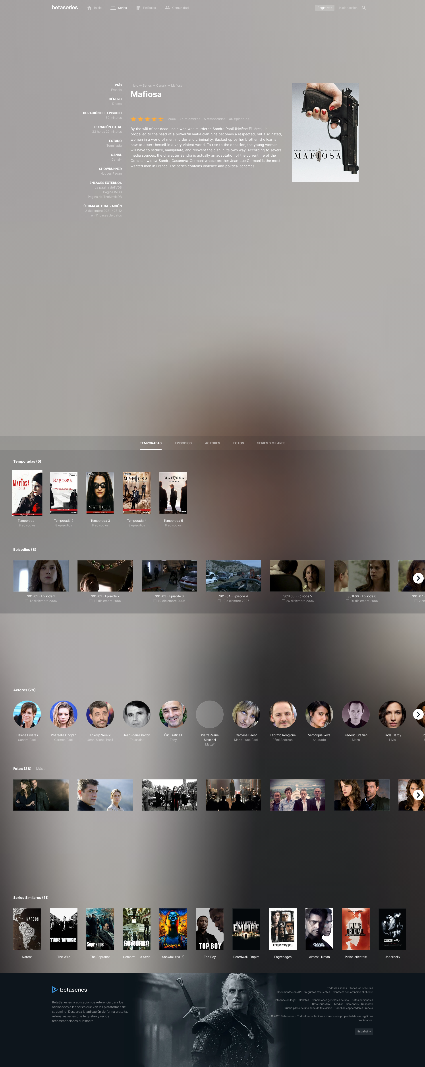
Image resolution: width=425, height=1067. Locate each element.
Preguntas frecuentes (316, 992)
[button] (27, 724)
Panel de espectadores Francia (354, 1008)
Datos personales (362, 1000)
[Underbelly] (392, 929)
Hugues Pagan (111, 173)
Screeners (352, 1004)
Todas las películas (361, 988)
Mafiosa (176, 85)
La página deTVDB (108, 187)
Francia (116, 90)
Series (147, 85)
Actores (212, 443)
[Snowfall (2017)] (173, 929)
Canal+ (161, 85)
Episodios (183, 443)
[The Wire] (63, 929)
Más (39, 768)
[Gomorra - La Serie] (137, 929)
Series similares (271, 443)
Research (367, 1004)
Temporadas (151, 443)
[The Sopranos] (100, 929)
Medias (338, 1004)
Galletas (304, 1000)
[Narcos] (27, 929)
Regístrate (324, 8)
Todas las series (337, 988)
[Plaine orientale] (356, 929)
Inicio (134, 85)
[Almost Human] (319, 929)
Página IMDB (112, 192)
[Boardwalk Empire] (246, 929)
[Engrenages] (283, 929)
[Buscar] (364, 7)
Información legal (285, 1000)
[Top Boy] (210, 929)
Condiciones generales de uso (330, 1000)
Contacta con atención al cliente (353, 992)
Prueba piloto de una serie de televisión (308, 1008)
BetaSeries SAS (322, 1004)
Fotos (238, 443)
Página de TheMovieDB (105, 197)
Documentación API (289, 992)
